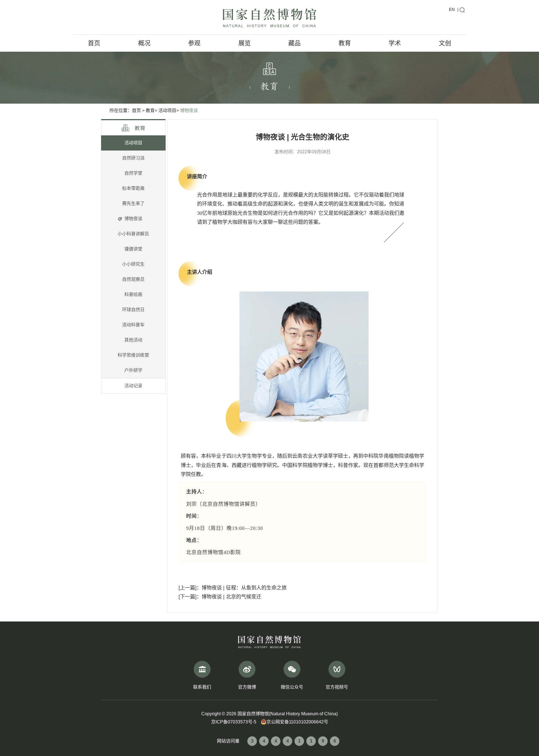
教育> (151, 110)
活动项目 (133, 142)
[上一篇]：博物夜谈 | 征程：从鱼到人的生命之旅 (233, 588)
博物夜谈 (189, 110)
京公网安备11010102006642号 (297, 721)
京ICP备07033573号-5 (233, 721)
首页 (94, 43)
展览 (244, 43)
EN (452, 9)
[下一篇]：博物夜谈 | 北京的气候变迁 (220, 597)
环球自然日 (133, 309)
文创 (445, 43)
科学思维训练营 (133, 355)
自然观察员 (133, 279)
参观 (194, 43)
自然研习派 (133, 158)
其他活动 (133, 340)
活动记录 (133, 385)
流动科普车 (133, 324)
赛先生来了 (133, 203)
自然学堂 (133, 173)
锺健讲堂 (133, 249)
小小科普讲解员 (133, 233)
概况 (144, 43)
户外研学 (133, 370)
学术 (395, 43)
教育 (345, 43)
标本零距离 (133, 188)
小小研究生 (133, 264)
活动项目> (168, 110)
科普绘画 (133, 294)
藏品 (294, 43)
